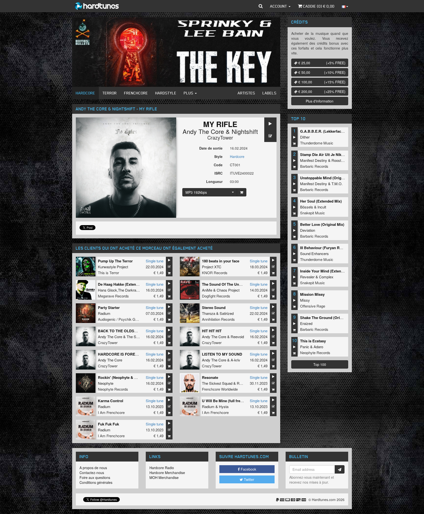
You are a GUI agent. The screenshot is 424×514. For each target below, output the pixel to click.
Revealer (307, 276)
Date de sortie (211, 148)
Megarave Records (113, 295)
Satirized (227, 313)
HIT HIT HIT (212, 331)
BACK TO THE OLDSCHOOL (123, 331)
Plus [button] (189, 92)
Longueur (214, 181)
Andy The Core (203, 131)
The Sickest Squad (217, 383)
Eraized (306, 323)
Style (218, 156)
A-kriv (235, 359)
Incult (322, 206)
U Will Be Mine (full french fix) (227, 400)
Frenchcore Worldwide (220, 389)
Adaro (318, 346)
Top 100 (319, 364)
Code (218, 164)
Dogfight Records (216, 295)
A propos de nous (93, 467)
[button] (260, 6)
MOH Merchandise (164, 477)
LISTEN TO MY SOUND (222, 354)
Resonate (210, 377)
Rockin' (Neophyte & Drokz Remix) (128, 377)
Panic (304, 346)
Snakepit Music (312, 212)
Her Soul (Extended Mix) (321, 201)
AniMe (207, 290)
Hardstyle (165, 92)
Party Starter (109, 307)
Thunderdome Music (316, 142)
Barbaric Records (314, 166)
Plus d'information (319, 101)
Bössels (306, 206)
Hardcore (85, 92)
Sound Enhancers (314, 253)
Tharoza (208, 313)
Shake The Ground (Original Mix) (328, 317)
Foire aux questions (95, 477)
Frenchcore (136, 92)
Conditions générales (96, 482)
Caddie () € (318, 6)
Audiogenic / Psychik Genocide (123, 319)
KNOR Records (214, 272)
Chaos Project (228, 290)
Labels (270, 92)
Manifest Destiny (313, 160)
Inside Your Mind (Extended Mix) (328, 271)
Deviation (307, 230)
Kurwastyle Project (113, 266)
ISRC (218, 173)
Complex (326, 276)
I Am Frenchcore (111, 412)
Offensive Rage (312, 305)
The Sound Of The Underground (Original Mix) (241, 284)
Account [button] (279, 6)
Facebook (248, 469)
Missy (305, 300)
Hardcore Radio (161, 467)
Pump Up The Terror (115, 261)
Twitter (248, 479)
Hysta (223, 406)
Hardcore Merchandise (167, 472)
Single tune (154, 260)
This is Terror (108, 272)
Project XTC (211, 266)
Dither (305, 137)
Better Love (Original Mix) (322, 224)
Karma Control (110, 400)
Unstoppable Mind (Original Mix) (328, 177)
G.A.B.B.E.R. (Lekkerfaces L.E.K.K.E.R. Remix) (340, 131)
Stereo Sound (213, 307)
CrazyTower (220, 137)
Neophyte (105, 383)
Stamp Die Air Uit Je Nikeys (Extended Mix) (337, 154)
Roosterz (338, 160)
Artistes (246, 92)
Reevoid (237, 336)
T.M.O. (337, 183)
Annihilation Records (218, 319)
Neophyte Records (113, 389)
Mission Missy (312, 294)
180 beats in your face (220, 261)
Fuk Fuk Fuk (108, 424)
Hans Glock (107, 290)
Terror (110, 92)
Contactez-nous (92, 472)
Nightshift (245, 131)
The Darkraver (129, 290)
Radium (104, 313)
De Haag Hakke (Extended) (121, 284)
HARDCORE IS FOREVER (120, 354)
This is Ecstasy (313, 341)
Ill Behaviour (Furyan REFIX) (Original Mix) (336, 247)
